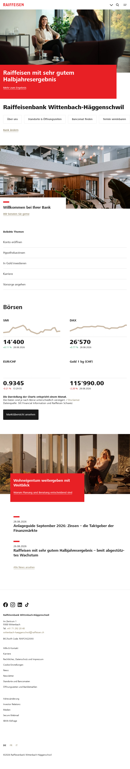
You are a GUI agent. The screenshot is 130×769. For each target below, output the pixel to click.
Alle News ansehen (24, 567)
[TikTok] (27, 604)
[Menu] (125, 5)
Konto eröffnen (12, 242)
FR (11, 745)
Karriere (8, 273)
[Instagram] (12, 604)
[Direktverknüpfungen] (111, 5)
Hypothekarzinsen (14, 252)
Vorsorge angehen (14, 284)
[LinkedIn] (19, 604)
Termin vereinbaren (114, 119)
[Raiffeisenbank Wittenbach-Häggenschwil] (13, 5)
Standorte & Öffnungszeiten (45, 119)
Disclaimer (74, 399)
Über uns (12, 119)
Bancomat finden (82, 119)
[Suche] (117, 5)
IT (16, 745)
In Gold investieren (14, 263)
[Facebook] (5, 604)
